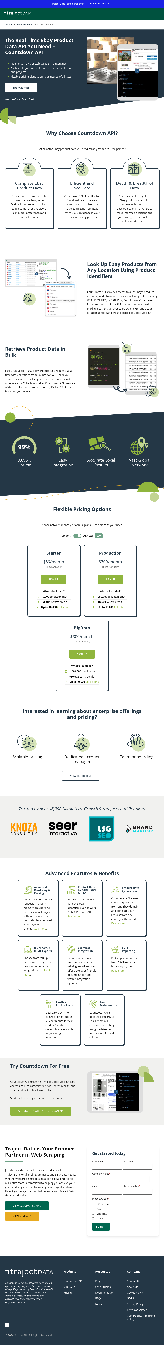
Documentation (104, 1292)
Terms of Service (137, 1310)
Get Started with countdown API (40, 1111)
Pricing (67, 1292)
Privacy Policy (135, 1304)
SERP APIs (69, 1287)
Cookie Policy (135, 1292)
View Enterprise (80, 775)
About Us (132, 1287)
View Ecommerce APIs (27, 1206)
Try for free (21, 87)
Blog (98, 1281)
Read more (39, 928)
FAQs (98, 1298)
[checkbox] (122, 1211)
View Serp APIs (22, 1216)
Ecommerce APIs (25, 24)
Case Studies (103, 1287)
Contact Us (133, 1281)
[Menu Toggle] (158, 14)
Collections (64, 607)
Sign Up (54, 579)
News (98, 1304)
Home (9, 24)
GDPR (130, 1298)
